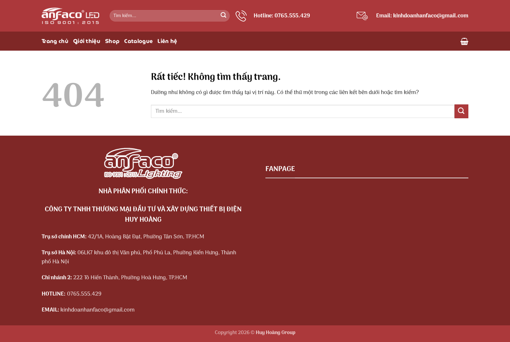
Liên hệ (167, 41)
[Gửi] (223, 16)
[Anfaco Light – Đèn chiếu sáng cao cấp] (70, 16)
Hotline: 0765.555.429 (282, 15)
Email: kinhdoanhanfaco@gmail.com (422, 15)
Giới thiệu (86, 41)
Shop (112, 41)
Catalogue (138, 41)
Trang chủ (55, 41)
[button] (464, 41)
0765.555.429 (84, 294)
